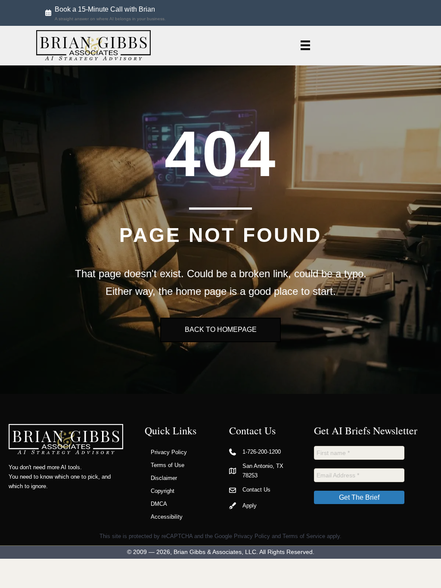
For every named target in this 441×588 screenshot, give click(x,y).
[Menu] (305, 45)
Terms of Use (167, 465)
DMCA (159, 504)
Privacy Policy (169, 452)
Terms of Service (304, 536)
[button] (105, 13)
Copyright (162, 491)
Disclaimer (164, 478)
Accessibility (167, 517)
